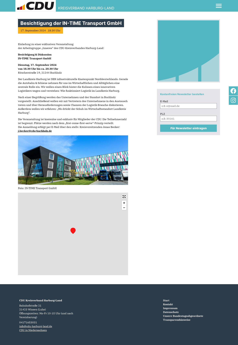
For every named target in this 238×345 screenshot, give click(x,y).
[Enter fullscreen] (124, 196)
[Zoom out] (124, 207)
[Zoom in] (124, 203)
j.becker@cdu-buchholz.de (35, 130)
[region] (73, 234)
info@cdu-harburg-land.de (35, 326)
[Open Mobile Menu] (219, 6)
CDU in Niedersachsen (33, 330)
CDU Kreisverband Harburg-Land (40, 300)
